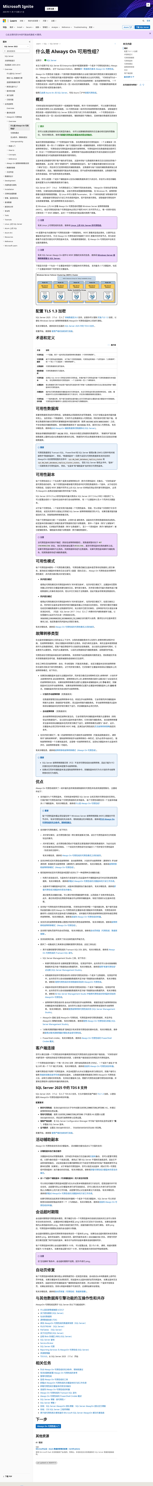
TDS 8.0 (43, 1356)
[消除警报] (148, 5)
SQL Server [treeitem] (9, 56)
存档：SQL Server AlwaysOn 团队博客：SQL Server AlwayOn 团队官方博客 (73, 1406)
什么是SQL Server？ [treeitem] (14, 73)
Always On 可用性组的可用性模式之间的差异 (74, 627)
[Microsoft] (4, 20)
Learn (38, 44)
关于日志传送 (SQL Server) (51, 1333)
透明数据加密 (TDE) (48, 1319)
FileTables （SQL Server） (51, 1329)
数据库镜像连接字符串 (49, 1074)
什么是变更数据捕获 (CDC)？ (52, 1310)
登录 (148, 20)
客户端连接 (128, 73)
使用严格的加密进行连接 (62, 331)
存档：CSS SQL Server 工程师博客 (55, 1409)
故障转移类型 (129, 67)
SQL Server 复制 (47, 1339)
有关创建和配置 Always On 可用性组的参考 (58, 1373)
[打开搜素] (143, 21)
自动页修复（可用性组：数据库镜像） (70, 1291)
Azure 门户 (128, 27)
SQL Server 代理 (47, 1346)
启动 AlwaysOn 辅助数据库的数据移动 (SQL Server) (73, 428)
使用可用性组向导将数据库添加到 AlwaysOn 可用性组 (78, 982)
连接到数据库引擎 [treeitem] (13, 82)
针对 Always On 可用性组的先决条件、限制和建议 (61, 1369)
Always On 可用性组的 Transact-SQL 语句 (58, 1392)
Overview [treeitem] (10, 108)
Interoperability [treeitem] (17, 141)
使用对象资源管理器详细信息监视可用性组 (63, 1033)
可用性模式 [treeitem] (15, 133)
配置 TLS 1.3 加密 (130, 51)
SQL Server (54, 44)
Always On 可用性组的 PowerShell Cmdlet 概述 (61, 1396)
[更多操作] (115, 44)
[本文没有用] (143, 84)
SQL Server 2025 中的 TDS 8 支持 (79, 326)
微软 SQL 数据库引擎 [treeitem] (14, 78)
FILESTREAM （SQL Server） (53, 1326)
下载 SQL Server (142, 27)
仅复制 (93, 1156)
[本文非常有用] (140, 84)
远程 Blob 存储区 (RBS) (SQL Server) (56, 1336)
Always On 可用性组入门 (48, 1426)
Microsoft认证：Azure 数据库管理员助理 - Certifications (58, 1449)
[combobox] (16, 46)
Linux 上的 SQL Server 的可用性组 (86, 225)
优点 (126, 70)
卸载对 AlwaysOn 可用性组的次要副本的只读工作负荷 (91, 881)
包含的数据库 (46, 1316)
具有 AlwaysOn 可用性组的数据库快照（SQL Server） (63, 1323)
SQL (45, 44)
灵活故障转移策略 (102, 726)
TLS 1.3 (101, 1094)
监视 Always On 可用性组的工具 (54, 1379)
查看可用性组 (90, 92)
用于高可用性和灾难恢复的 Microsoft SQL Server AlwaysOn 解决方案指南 (72, 1412)
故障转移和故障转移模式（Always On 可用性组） (75, 750)
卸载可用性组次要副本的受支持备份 (76, 135)
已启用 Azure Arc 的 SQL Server (53, 92)
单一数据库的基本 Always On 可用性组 (96, 69)
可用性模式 (128, 64)
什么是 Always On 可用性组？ (88, 803)
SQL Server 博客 (47, 1402)
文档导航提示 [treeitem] (10, 60)
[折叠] (30, 42)
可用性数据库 (129, 57)
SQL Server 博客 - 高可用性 (52, 1399)
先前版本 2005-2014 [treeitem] (12, 65)
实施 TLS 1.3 (103, 317)
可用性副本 (128, 61)
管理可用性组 (46, 1376)
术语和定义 (128, 54)
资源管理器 (45, 1353)
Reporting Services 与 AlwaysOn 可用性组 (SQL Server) (64, 1349)
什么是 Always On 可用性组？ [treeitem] (20, 127)
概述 (126, 48)
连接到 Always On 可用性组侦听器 (86, 916)
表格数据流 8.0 (71, 317)
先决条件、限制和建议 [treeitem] (19, 137)
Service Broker (46, 1343)
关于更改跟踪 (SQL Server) (51, 1313)
